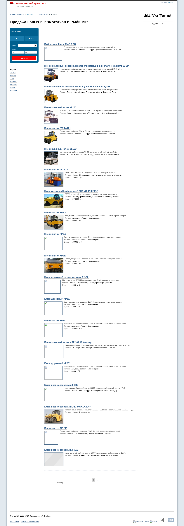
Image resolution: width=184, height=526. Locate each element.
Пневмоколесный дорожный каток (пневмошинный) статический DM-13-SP (86, 66)
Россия (170, 3)
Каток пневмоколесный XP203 (61, 385)
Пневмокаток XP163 (55, 234)
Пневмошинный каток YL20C (60, 107)
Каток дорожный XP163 (57, 299)
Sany (12, 78)
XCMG (12, 72)
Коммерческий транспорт (31, 3)
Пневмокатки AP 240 (55, 428)
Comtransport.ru (17, 14)
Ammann (13, 90)
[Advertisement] (74, 34)
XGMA (12, 87)
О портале (14, 521)
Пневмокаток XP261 (55, 320)
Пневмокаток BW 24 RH (57, 128)
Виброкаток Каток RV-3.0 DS (60, 44)
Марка (14, 45)
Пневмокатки (42, 14)
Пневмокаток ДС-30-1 (56, 169)
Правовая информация (30, 521)
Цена (13, 49)
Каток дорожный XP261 (57, 363)
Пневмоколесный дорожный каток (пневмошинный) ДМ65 (77, 86)
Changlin (13, 81)
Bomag (13, 75)
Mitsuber (13, 84)
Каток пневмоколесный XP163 (61, 450)
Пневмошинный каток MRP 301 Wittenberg (67, 342)
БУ (17, 38)
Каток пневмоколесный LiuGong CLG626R (67, 406)
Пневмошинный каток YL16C (60, 149)
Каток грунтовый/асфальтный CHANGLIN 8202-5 (71, 191)
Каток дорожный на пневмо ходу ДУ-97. (66, 277)
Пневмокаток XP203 (55, 212)
